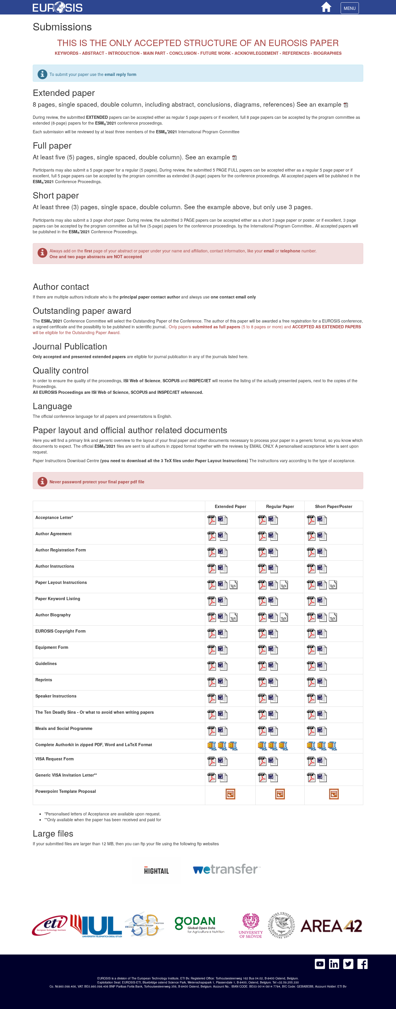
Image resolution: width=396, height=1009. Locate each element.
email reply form (120, 74)
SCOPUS (139, 392)
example (330, 104)
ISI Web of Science (110, 392)
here (243, 356)
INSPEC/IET (168, 392)
